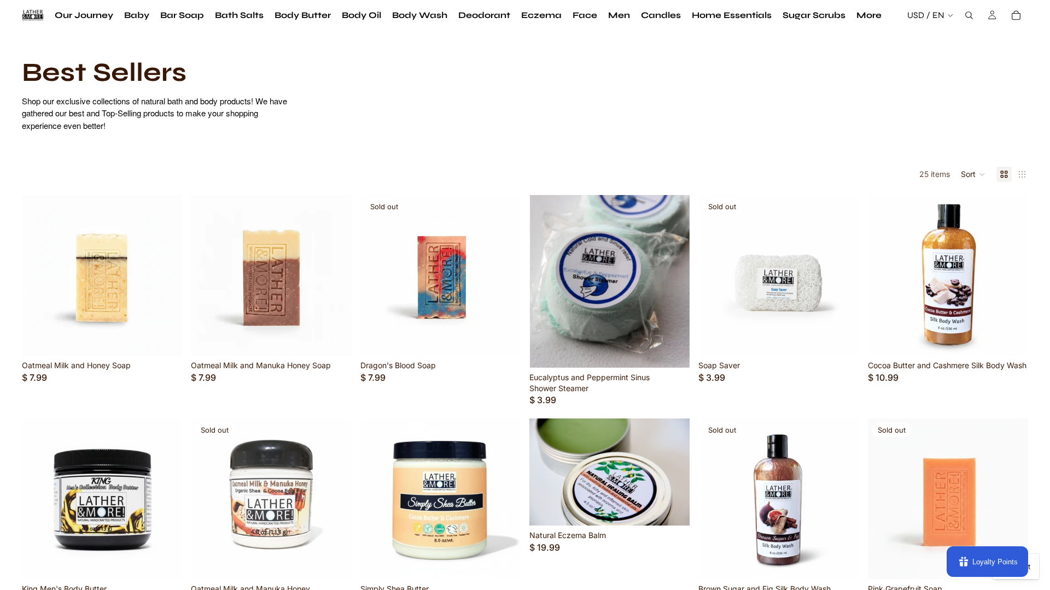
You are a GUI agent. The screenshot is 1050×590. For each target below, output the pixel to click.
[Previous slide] (38, 275)
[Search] (969, 15)
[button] (973, 174)
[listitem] (869, 15)
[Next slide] (165, 275)
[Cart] (1016, 15)
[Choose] (166, 562)
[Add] (166, 339)
